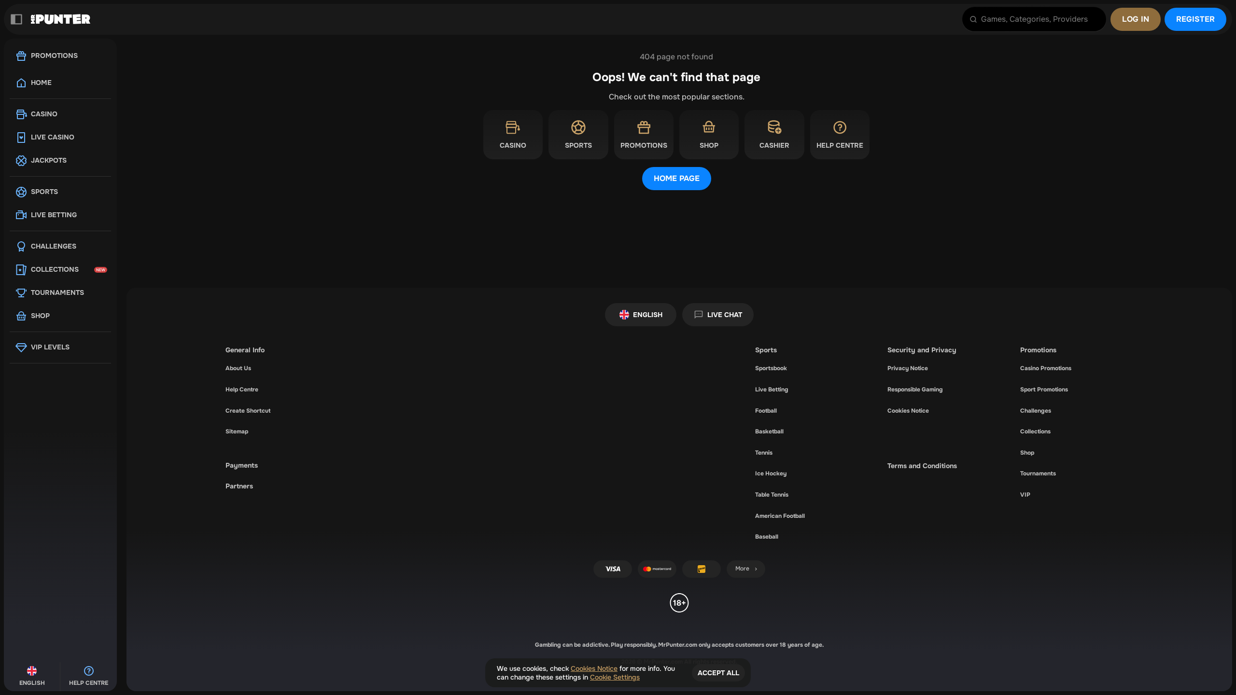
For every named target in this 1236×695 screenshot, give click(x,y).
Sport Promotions (1044, 389)
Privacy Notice (907, 368)
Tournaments (1038, 473)
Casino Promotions (1045, 368)
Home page (677, 178)
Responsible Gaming (915, 389)
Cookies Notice (908, 411)
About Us (238, 368)
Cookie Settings (615, 677)
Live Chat (724, 314)
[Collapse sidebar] (16, 19)
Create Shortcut (247, 411)
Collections (1035, 431)
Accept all (718, 672)
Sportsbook (771, 368)
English (647, 314)
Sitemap (236, 431)
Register (1195, 19)
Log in (1135, 19)
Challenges (1035, 411)
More (742, 568)
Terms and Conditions (922, 465)
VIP (1025, 495)
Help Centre (241, 389)
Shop (1027, 453)
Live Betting (771, 389)
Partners (239, 486)
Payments (241, 465)
